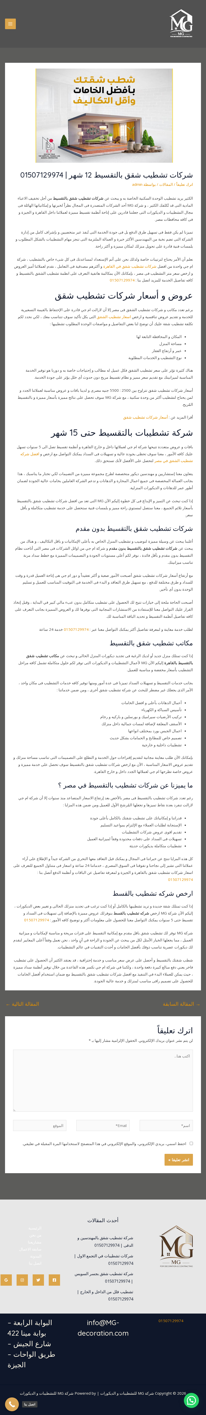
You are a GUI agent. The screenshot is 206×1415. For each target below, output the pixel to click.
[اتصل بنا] (12, 1404)
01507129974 (122, 279)
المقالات (166, 184)
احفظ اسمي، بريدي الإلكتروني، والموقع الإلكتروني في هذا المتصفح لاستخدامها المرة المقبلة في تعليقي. (104, 1143)
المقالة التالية (22, 1003)
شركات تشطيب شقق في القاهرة (130, 266)
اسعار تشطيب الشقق (114, 316)
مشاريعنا (34, 1241)
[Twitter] (38, 1280)
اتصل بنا (35, 1263)
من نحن (35, 1234)
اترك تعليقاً (184, 184)
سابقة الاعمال (30, 1249)
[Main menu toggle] (10, 24)
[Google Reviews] (6, 1280)
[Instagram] (22, 1280)
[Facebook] (54, 1280)
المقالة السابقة (181, 1003)
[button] (191, 1400)
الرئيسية (34, 1227)
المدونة (35, 1256)
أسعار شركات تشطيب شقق (145, 417)
